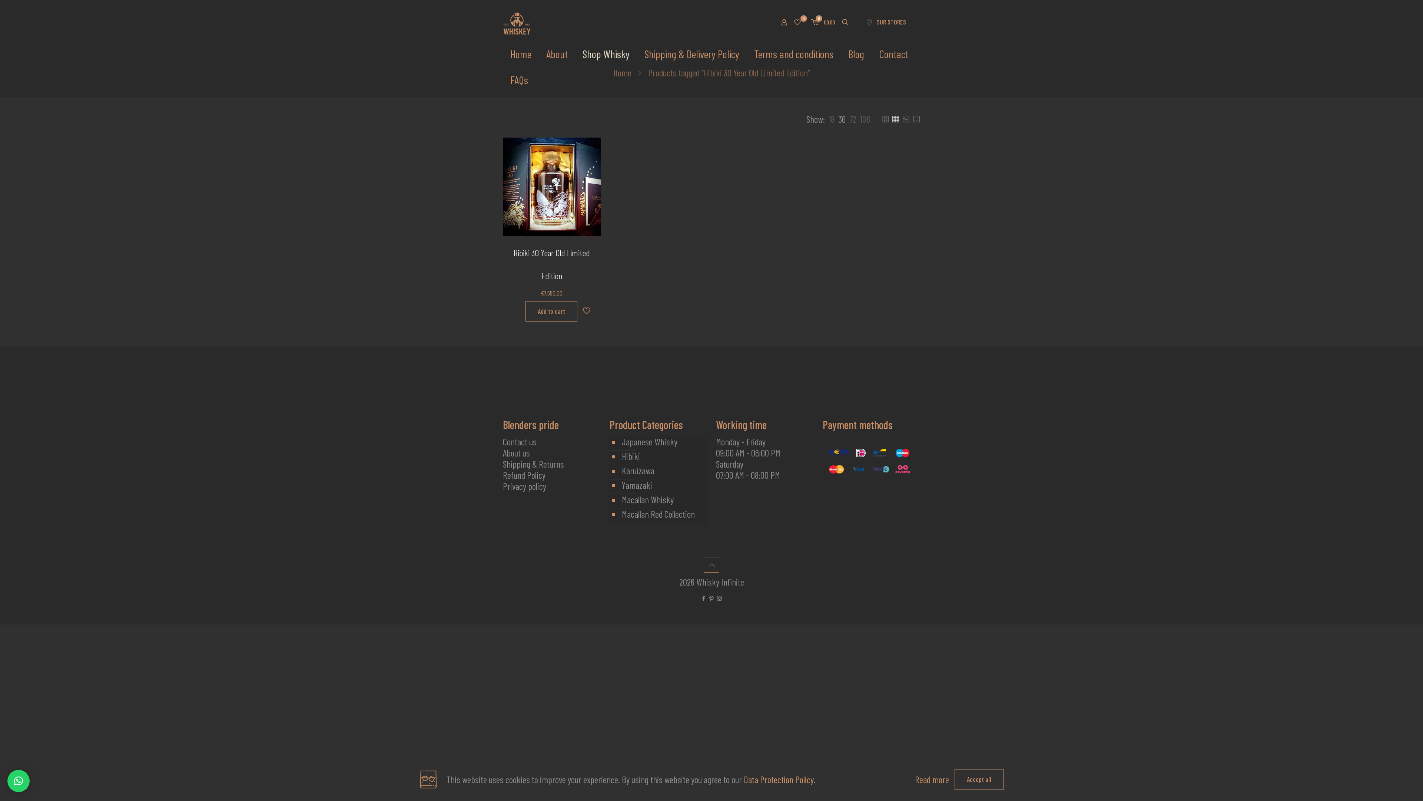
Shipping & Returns (533, 463)
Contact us (520, 441)
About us (516, 452)
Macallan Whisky (648, 499)
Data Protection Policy (779, 779)
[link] (831, 119)
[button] (18, 781)
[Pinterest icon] (711, 598)
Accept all (979, 779)
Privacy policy (524, 486)
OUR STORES (891, 22)
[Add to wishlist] (590, 180)
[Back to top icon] (711, 565)
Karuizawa (638, 470)
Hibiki (631, 456)
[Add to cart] (590, 148)
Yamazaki (637, 485)
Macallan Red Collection (658, 514)
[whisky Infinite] (517, 22)
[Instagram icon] (719, 598)
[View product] (590, 164)
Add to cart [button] (551, 311)
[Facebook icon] (704, 598)
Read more (932, 779)
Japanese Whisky (649, 441)
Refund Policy (524, 475)
